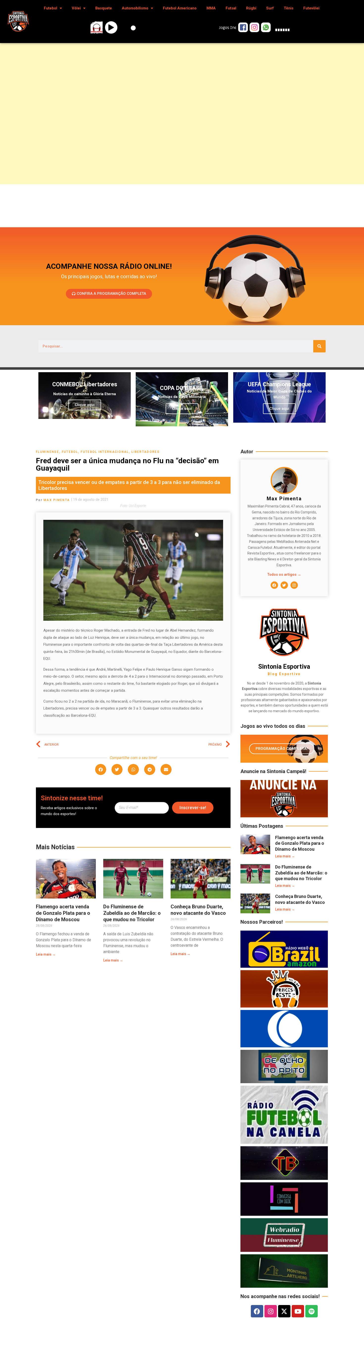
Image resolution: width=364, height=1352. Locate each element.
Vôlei (76, 8)
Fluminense (47, 452)
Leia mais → (46, 954)
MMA (211, 8)
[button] (100, 769)
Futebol (50, 8)
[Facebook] (274, 585)
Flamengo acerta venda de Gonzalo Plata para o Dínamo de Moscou (63, 913)
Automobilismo (135, 8)
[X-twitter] (284, 1311)
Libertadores (145, 452)
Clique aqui (85, 405)
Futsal (231, 8)
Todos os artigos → (284, 574)
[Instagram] (294, 585)
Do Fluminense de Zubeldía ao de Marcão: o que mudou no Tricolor (132, 913)
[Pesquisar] (319, 346)
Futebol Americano (180, 8)
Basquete (103, 8)
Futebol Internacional (105, 452)
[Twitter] (284, 585)
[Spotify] (311, 1311)
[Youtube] (298, 1311)
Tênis (288, 8)
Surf (270, 8)
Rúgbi (251, 8)
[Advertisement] (148, 95)
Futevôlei (311, 8)
